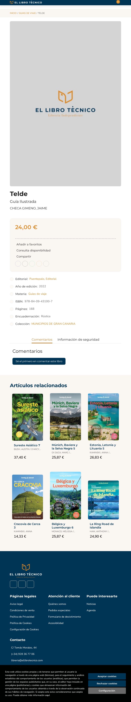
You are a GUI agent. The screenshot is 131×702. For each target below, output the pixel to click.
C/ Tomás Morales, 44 (24, 647)
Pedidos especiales (59, 610)
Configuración (107, 690)
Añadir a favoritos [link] (29, 244)
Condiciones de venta (22, 610)
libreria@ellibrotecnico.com (27, 660)
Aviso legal (16, 604)
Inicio (13, 13)
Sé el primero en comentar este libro (39, 361)
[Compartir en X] (25, 264)
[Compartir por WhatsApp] (32, 264)
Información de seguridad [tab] (78, 339)
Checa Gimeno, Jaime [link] (28, 208)
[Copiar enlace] (46, 264)
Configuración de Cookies (24, 629)
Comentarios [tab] (42, 339)
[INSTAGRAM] (22, 584)
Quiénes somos (57, 604)
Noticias (91, 604)
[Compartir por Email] (39, 264)
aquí (47, 695)
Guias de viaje (27, 13)
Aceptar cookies (107, 676)
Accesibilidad (55, 623)
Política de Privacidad (22, 617)
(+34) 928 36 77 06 (23, 654)
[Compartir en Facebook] (18, 264)
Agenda (91, 610)
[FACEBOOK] (13, 584)
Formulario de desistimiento (64, 617)
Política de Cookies (21, 623)
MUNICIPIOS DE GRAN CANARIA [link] (53, 324)
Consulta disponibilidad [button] (33, 250)
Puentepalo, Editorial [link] (42, 279)
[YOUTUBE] (30, 584)
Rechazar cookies (107, 683)
